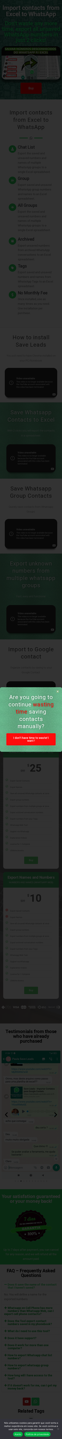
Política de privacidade (37, 1434)
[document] (31, 719)
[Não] (58, 1429)
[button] (57, 691)
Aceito (18, 1434)
